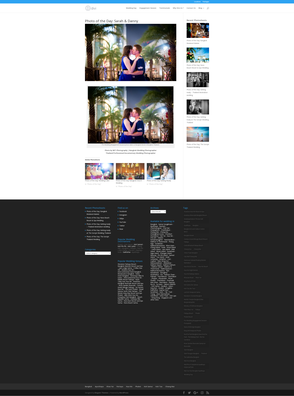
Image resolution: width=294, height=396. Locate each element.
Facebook (123, 211)
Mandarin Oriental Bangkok (193, 296)
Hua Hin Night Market (191, 270)
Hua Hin (140, 248)
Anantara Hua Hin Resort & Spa (194, 212)
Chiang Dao (188, 249)
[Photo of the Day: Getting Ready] (161, 171)
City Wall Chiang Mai (190, 256)
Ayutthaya (135, 252)
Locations (197, 2)
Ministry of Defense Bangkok (193, 306)
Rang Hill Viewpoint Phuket (192, 331)
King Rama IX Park (189, 281)
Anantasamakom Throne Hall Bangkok (193, 220)
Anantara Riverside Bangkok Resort (195, 215)
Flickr (121, 229)
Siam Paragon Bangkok (191, 353)
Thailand (204, 353)
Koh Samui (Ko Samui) (191, 285)
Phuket (120, 244)
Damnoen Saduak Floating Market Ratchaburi (195, 261)
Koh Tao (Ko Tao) (189, 288)
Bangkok (125, 248)
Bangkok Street (189, 235)
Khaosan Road (188, 278)
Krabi (120, 252)
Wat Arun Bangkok (190, 361)
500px (121, 218)
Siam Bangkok (188, 350)
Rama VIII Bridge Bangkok (192, 327)
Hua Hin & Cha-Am (190, 266)
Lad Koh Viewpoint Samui (192, 292)
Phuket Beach (188, 317)
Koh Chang (123, 250)
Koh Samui (128, 244)
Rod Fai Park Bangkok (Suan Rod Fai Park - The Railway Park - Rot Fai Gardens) (195, 337)
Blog (200, 8)
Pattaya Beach (188, 313)
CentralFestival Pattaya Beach (193, 245)
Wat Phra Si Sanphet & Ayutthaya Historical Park (194, 366)
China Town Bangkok (191, 253)
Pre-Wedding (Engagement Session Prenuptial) (195, 322)
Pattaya (133, 248)
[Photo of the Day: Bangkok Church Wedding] (130, 171)
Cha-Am (131, 250)
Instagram (123, 215)
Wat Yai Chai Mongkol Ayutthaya (194, 371)
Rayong (138, 250)
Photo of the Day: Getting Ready (159, 181)
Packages (206, 2)
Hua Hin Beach (203, 266)
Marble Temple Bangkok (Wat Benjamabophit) (193, 300)
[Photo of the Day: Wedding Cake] (99, 171)
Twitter (122, 226)
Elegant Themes (101, 393)
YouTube (122, 222)
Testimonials (164, 8)
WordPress (123, 393)
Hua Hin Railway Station (191, 274)
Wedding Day (131, 8)
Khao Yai (198, 278)
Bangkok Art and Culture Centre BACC (194, 230)
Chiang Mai (197, 249)
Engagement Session (148, 8)
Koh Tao (159, 386)
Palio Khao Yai (188, 310)
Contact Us (191, 8)
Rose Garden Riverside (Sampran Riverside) (194, 344)
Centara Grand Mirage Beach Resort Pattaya (195, 240)
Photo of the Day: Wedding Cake (97, 181)
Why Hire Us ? (178, 8)
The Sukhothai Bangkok (191, 357)
